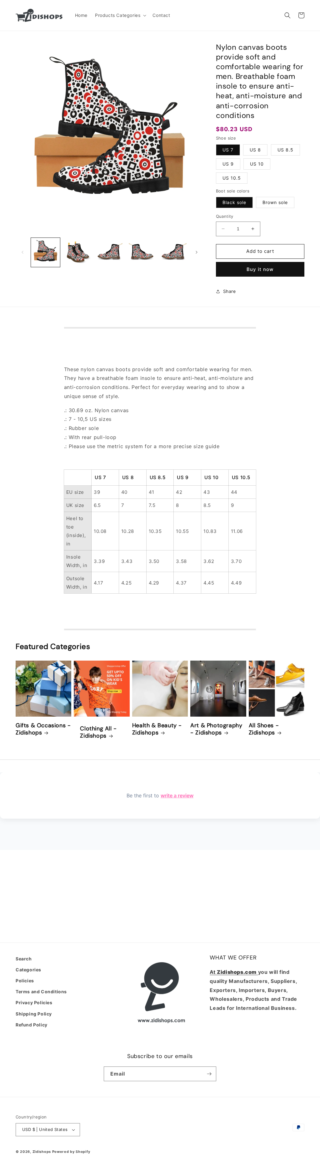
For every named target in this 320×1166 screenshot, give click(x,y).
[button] (120, 15)
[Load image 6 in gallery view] (173, 252)
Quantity (224, 216)
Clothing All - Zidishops (98, 732)
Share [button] (229, 291)
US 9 (228, 163)
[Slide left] (22, 252)
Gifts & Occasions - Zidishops (43, 729)
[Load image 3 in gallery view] (77, 252)
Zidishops (41, 1151)
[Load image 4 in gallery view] (109, 252)
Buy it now (260, 269)
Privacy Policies (34, 1002)
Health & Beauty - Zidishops (157, 729)
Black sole (234, 202)
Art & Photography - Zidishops (216, 729)
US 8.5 (285, 149)
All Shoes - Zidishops (264, 729)
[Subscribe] (209, 1073)
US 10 (257, 163)
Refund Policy (32, 1024)
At (213, 972)
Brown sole (275, 202)
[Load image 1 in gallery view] (45, 252)
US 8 (255, 149)
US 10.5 (231, 178)
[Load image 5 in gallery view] (141, 252)
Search (24, 958)
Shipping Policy (34, 1013)
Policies (25, 980)
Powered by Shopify (71, 1151)
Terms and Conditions (41, 991)
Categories (28, 969)
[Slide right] (196, 252)
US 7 (227, 149)
